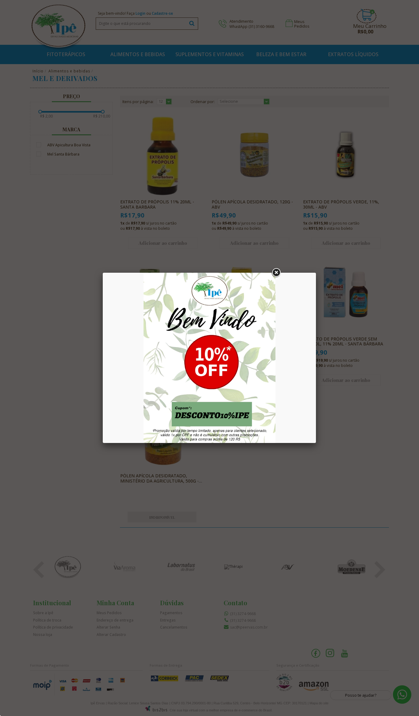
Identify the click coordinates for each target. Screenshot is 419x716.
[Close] (276, 272)
